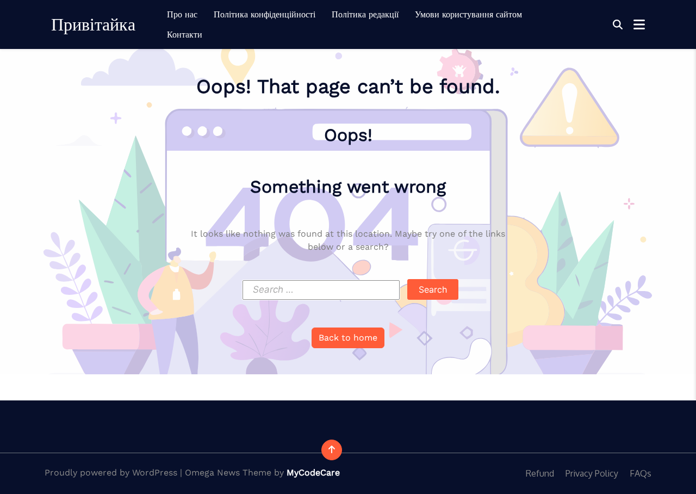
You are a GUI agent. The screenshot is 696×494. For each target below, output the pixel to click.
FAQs (640, 473)
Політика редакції (365, 14)
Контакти (184, 34)
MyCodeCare (313, 472)
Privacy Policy (592, 473)
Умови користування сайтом (468, 14)
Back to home (348, 337)
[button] (618, 24)
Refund (540, 473)
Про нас (182, 14)
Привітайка (93, 24)
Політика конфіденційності (264, 14)
